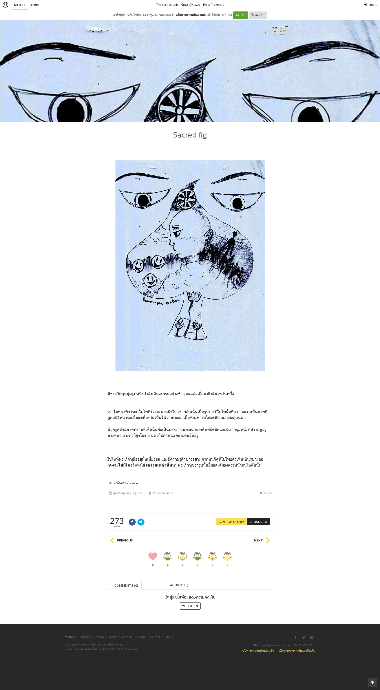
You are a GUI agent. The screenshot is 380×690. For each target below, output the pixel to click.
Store (34, 5)
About (140, 637)
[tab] (126, 585)
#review (132, 483)
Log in (192, 606)
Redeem (127, 637)
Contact (154, 637)
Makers (19, 5)
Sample (112, 637)
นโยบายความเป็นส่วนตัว (191, 15)
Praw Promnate (213, 4)
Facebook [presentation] (178, 586)
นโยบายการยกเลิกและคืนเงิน (297, 651)
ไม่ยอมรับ (258, 15)
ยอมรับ (240, 15)
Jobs (167, 637)
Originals (85, 637)
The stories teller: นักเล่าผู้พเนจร (178, 4)
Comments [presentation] (126, 585)
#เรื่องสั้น (119, 483)
